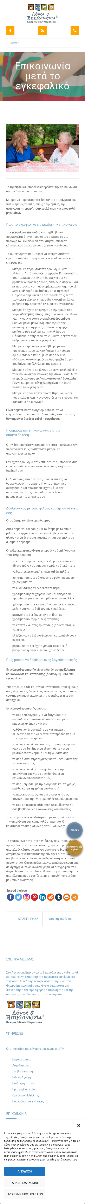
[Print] (66, 897)
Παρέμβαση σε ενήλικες (28, 1101)
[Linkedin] (42, 897)
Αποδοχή (25, 1171)
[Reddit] (50, 897)
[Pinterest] (34, 897)
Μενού (15, 43)
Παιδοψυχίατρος (23, 1083)
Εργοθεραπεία (21, 1059)
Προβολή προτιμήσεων (25, 1194)
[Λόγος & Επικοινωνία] (42, 11)
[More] (74, 897)
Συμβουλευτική (22, 1071)
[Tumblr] (58, 897)
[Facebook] (10, 30)
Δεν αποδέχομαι (25, 1183)
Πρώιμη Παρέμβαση (25, 1089)
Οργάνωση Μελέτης (25, 1095)
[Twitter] (18, 897)
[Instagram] (42, 30)
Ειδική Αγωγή (21, 1077)
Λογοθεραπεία (21, 1065)
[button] (79, 1125)
